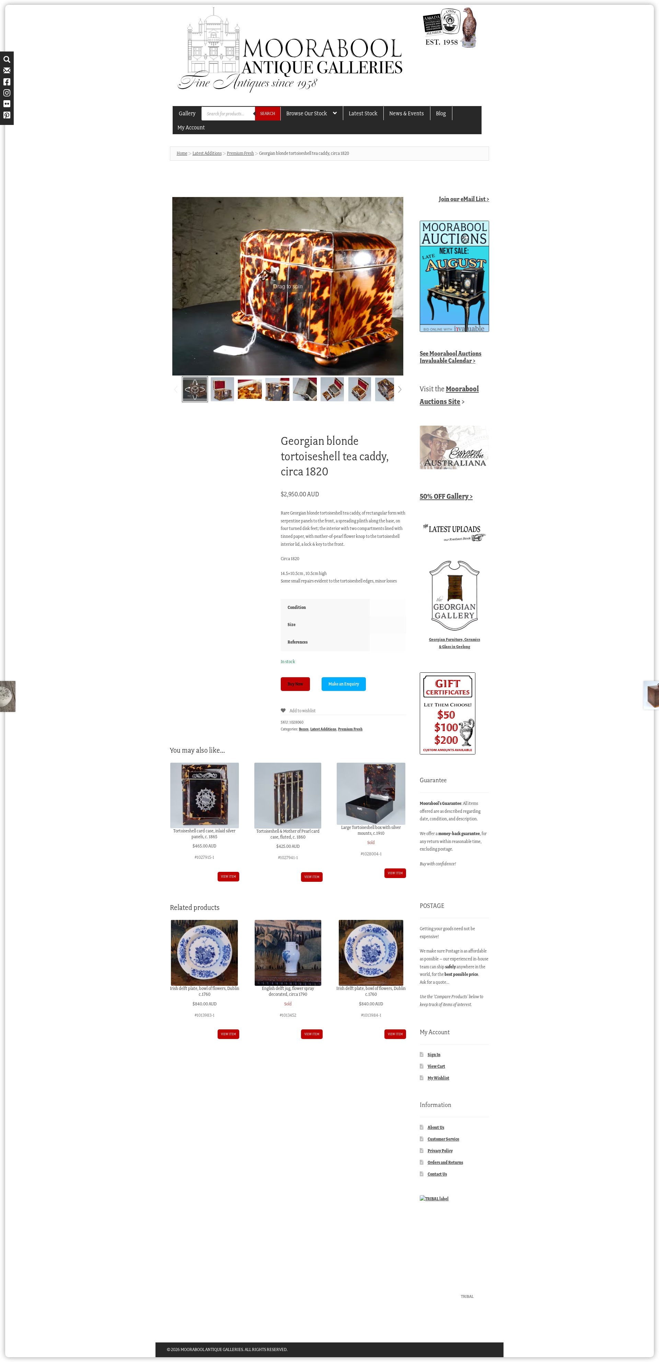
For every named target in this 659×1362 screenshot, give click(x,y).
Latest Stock (363, 113)
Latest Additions (207, 153)
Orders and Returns (445, 1162)
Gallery (187, 113)
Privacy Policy (440, 1150)
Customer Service (443, 1139)
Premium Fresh (240, 153)
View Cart (436, 1066)
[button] (395, 207)
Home (182, 153)
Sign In (434, 1054)
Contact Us (437, 1174)
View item (228, 876)
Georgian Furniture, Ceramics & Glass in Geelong (454, 643)
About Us (436, 1127)
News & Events (406, 113)
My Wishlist (438, 1078)
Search (267, 113)
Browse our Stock (306, 113)
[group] (288, 286)
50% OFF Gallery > (446, 496)
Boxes (304, 729)
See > (451, 357)
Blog (441, 113)
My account (191, 127)
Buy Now (295, 683)
